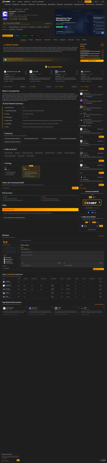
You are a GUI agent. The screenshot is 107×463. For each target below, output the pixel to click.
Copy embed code (93, 229)
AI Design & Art (15, 4)
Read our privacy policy (5, 460)
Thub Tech (85, 141)
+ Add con (101, 262)
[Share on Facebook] (88, 212)
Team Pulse (85, 99)
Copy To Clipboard (89, 207)
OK (18, 460)
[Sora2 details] (5, 71)
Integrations (63, 39)
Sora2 (8, 71)
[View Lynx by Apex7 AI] (81, 94)
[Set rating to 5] (27, 249)
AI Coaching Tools (39, 27)
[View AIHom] (81, 113)
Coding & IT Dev (31, 4)
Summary (24, 39)
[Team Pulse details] (30, 308)
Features (31, 39)
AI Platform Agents (85, 143)
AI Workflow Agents (86, 155)
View (100, 281)
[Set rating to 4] (26, 249)
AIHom (84, 112)
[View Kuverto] (81, 165)
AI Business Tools (88, 109)
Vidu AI (85, 71)
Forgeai (84, 177)
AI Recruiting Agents (86, 167)
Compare (22, 86)
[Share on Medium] (94, 212)
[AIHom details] (82, 308)
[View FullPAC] (81, 107)
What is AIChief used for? (9, 209)
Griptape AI (85, 153)
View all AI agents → (83, 188)
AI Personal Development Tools (14, 27)
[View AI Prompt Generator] (81, 120)
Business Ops (60, 4)
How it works (39, 39)
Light (94, 197)
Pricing (55, 39)
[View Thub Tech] (81, 141)
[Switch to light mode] (81, 2)
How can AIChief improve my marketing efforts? (14, 217)
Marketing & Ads (51, 4)
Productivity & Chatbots (79, 4)
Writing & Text (8, 4)
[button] (75, 188)
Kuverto (84, 165)
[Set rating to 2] (23, 249)
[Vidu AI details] (82, 71)
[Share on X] (90, 212)
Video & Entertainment (42, 4)
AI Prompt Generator (87, 119)
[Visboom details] (30, 71)
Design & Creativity (90, 4)
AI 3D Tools (87, 116)
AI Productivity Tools (89, 96)
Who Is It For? (48, 39)
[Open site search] (78, 2)
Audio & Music (24, 4)
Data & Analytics (99, 4)
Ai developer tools (58, 76)
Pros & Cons (71, 39)
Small (97, 222)
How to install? (96, 207)
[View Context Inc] (81, 129)
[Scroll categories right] (104, 4)
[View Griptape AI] (81, 153)
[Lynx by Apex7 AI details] (4, 308)
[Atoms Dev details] (56, 71)
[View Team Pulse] (81, 100)
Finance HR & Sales (68, 4)
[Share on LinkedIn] (92, 212)
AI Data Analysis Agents (86, 131)
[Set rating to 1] (21, 249)
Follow (101, 225)
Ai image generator (32, 76)
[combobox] (10, 268)
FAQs (79, 39)
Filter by (5, 255)
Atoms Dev (60, 71)
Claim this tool (47, 23)
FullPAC (84, 106)
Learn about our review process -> (46, 60)
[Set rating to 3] (24, 249)
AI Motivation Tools (32, 27)
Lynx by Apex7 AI (86, 93)
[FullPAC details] (56, 308)
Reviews (84, 39)
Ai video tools (6, 76)
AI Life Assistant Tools (23, 27)
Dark (90, 197)
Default (94, 222)
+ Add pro (59, 262)
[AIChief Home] (6, 2)
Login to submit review (98, 269)
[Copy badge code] (95, 212)
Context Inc (85, 129)
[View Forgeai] (81, 177)
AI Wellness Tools (46, 27)
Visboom (34, 71)
